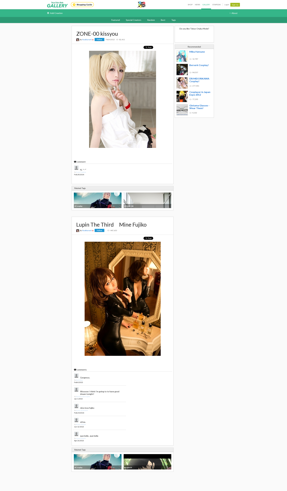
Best (163, 20)
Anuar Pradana (81, 172)
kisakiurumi (87, 39)
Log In (227, 4)
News (197, 4)
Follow (99, 39)
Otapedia (216, 4)
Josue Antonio (81, 438)
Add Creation (56, 13)
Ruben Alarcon (81, 424)
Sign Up (235, 5)
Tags (173, 20)
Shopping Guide (84, 4)
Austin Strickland (82, 410)
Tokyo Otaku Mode (142, 4)
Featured (115, 20)
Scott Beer (79, 380)
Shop (190, 4)
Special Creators (133, 20)
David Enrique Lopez (83, 396)
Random (151, 20)
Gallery (206, 4)
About (235, 13)
